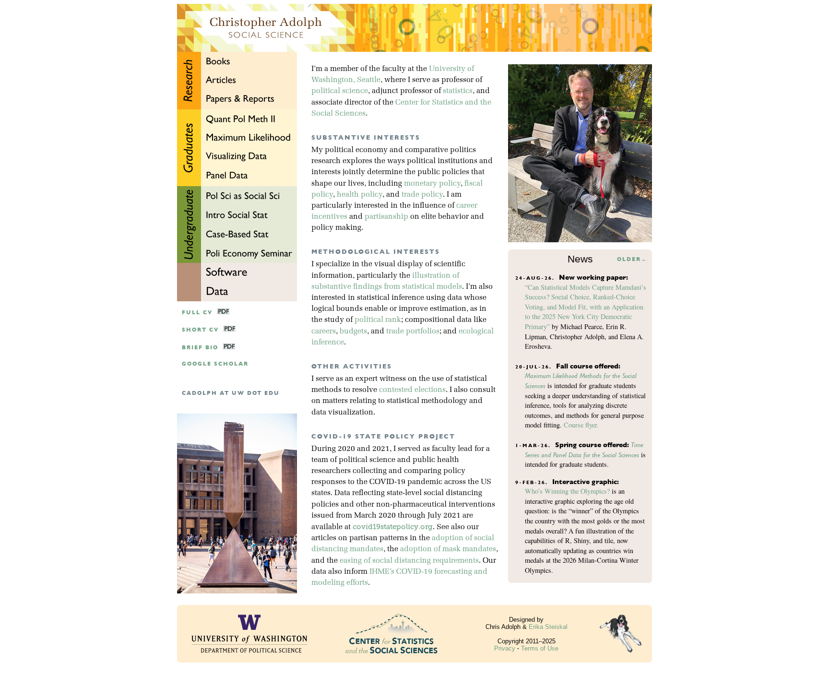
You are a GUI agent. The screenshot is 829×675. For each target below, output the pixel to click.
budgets (353, 331)
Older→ (632, 259)
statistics (458, 91)
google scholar (215, 364)
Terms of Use (539, 648)
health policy (359, 195)
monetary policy (432, 184)
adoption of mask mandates (448, 549)
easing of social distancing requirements (409, 561)
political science (339, 91)
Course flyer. (581, 424)
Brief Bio (200, 347)
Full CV (197, 312)
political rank (378, 320)
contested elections (412, 390)
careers (323, 331)
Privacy (504, 648)
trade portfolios (412, 331)
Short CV (200, 330)
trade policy (422, 195)
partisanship (386, 217)
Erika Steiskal (548, 626)
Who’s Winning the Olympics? (567, 491)
